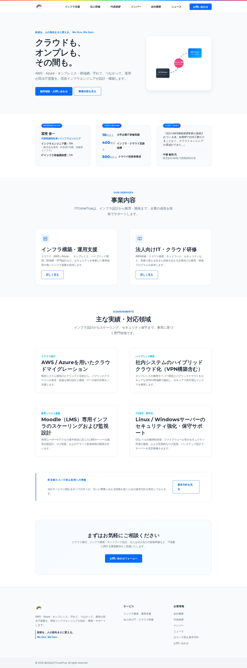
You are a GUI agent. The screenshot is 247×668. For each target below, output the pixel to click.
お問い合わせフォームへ (123, 558)
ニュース (176, 6)
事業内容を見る (87, 91)
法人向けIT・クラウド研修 (139, 619)
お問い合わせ (200, 6)
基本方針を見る (185, 487)
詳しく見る (52, 274)
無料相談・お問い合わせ (54, 91)
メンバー (136, 6)
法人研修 (95, 6)
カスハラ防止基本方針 (186, 637)
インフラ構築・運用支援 (137, 613)
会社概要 (156, 6)
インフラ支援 (72, 6)
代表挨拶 (116, 6)
